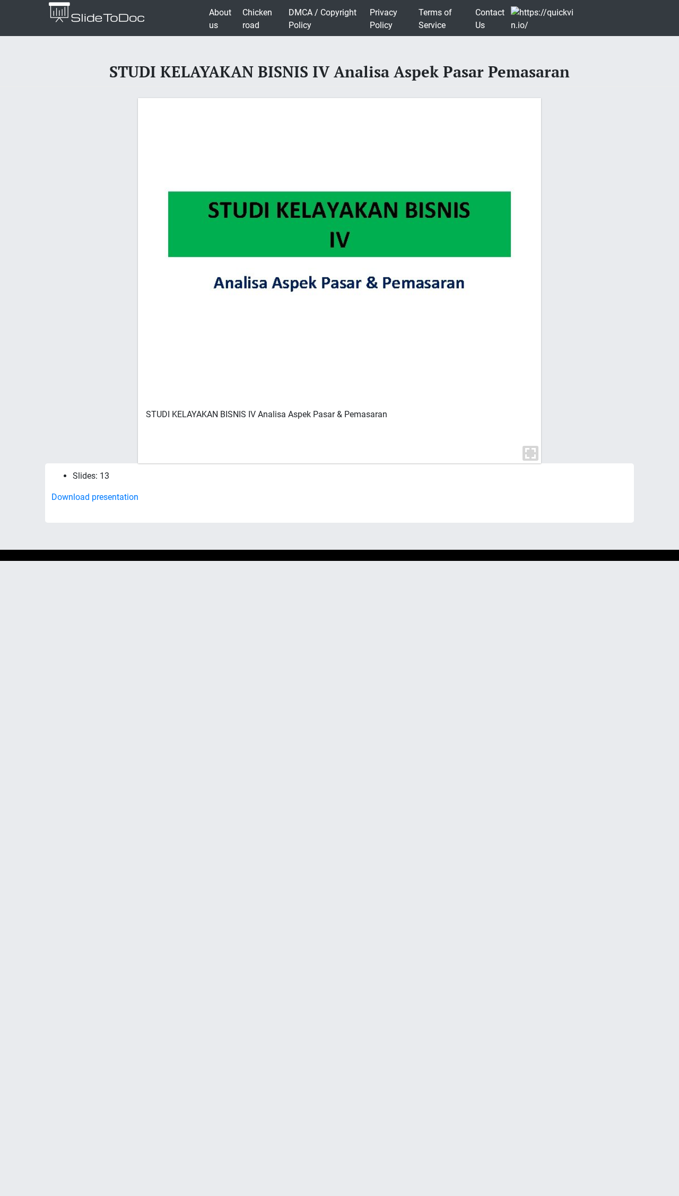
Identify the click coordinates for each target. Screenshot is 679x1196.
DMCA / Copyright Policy (322, 18)
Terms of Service (435, 18)
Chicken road (257, 18)
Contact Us (489, 18)
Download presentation (94, 497)
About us (220, 18)
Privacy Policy (383, 18)
